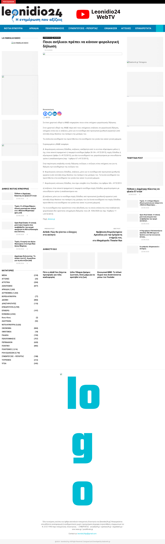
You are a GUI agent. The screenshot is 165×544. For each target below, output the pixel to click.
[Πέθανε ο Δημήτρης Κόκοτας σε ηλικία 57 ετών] (7, 196)
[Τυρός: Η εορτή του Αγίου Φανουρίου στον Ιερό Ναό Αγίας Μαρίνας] (7, 244)
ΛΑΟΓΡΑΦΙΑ (6, 321)
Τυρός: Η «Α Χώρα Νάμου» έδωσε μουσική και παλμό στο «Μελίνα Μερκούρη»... (151, 203)
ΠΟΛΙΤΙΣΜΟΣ (7, 349)
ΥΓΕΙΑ (4, 363)
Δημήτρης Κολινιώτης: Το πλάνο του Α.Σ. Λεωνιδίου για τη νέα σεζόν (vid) (25, 258)
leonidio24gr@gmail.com (87, 534)
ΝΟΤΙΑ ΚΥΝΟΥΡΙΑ (13, 28)
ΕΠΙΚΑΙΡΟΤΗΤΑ (143, 28)
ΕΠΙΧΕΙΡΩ (5, 311)
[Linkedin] (55, 114)
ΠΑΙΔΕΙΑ (5, 335)
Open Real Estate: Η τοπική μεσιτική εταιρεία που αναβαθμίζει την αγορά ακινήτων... (150, 218)
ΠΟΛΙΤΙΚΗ (6, 346)
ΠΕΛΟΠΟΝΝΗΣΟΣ (54, 28)
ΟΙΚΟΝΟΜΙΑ (56, 37)
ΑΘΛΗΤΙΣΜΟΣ (7, 286)
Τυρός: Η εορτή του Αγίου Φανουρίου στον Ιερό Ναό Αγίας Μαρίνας (24, 244)
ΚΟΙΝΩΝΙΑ (6, 314)
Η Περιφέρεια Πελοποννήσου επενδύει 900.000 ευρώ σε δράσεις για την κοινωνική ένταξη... (151, 234)
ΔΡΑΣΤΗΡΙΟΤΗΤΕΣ (9, 304)
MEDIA (4, 275)
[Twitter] (50, 114)
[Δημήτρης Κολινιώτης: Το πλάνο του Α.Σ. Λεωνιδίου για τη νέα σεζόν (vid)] (7, 259)
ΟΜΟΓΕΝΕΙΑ (6, 332)
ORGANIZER (110, 28)
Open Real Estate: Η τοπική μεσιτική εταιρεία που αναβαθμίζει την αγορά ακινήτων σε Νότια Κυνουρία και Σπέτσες (26, 227)
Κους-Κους (6, 318)
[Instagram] (59, 114)
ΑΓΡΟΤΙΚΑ (6, 282)
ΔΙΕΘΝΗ (5, 300)
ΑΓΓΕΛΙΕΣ (126, 28)
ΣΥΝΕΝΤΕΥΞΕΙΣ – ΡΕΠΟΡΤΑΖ (83, 28)
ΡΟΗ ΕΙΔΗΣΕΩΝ (8, 353)
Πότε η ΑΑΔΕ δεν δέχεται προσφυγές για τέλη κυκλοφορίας (54, 274)
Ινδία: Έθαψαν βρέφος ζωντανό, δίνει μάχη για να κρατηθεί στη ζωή (82, 274)
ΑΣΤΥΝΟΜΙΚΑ (7, 293)
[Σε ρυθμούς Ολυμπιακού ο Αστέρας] (132, 249)
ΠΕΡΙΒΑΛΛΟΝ (7, 342)
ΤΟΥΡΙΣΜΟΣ (6, 360)
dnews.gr (51, 219)
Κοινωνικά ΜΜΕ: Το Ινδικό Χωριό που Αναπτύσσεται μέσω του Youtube (109, 274)
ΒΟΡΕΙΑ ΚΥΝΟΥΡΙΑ (9, 296)
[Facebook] (45, 114)
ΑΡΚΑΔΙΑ (34, 28)
